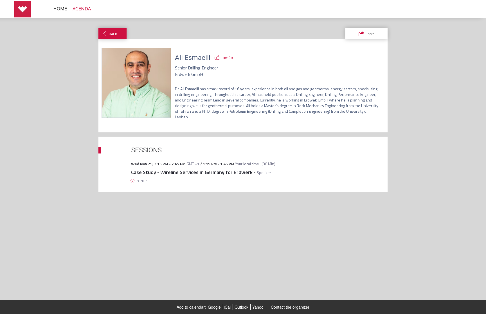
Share (370, 34)
